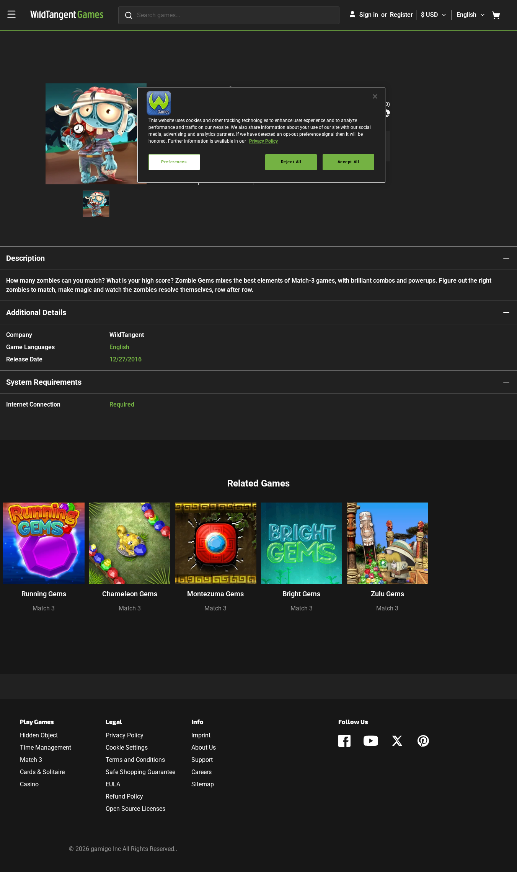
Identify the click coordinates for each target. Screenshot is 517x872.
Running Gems (43, 594)
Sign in (368, 14)
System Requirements (44, 382)
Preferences (174, 161)
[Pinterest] (423, 741)
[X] (397, 741)
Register (401, 14)
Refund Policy (124, 796)
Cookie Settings (127, 747)
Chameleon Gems (129, 594)
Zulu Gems (387, 594)
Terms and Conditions (135, 759)
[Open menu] (11, 14)
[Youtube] (371, 741)
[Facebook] (344, 741)
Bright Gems (301, 594)
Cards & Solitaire (42, 772)
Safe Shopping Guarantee (140, 772)
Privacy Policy (125, 735)
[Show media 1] (96, 203)
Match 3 (44, 608)
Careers (201, 772)
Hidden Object (39, 735)
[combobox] (228, 15)
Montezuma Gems (215, 594)
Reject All (291, 161)
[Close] (375, 96)
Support (202, 759)
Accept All (348, 161)
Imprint (200, 735)
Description (25, 258)
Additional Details (36, 312)
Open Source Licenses (135, 808)
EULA (113, 784)
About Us (203, 747)
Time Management (45, 747)
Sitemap (202, 784)
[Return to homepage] (66, 15)
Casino (29, 784)
